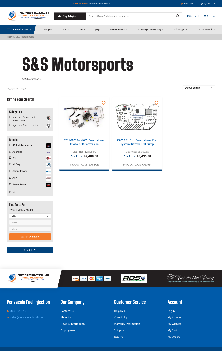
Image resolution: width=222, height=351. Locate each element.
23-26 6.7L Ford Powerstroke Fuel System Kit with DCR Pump (137, 142)
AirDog (16, 164)
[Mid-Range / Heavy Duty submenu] (162, 29)
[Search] (178, 16)
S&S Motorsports (22, 145)
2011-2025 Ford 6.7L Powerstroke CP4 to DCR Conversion (84, 142)
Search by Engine (30, 236)
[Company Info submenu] (214, 29)
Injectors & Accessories (25, 125)
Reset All (28, 250)
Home (10, 36)
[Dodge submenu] (51, 29)
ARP (14, 177)
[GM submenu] (84, 29)
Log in (171, 311)
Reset (12, 191)
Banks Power (19, 184)
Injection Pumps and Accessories (23, 118)
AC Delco (17, 151)
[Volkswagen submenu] (186, 29)
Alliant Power (19, 170)
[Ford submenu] (68, 29)
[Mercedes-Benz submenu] (126, 29)
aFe (14, 157)
